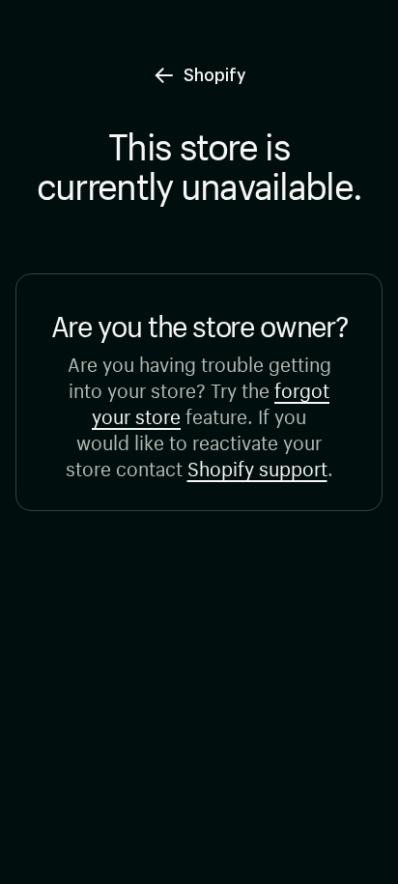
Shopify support (257, 466)
